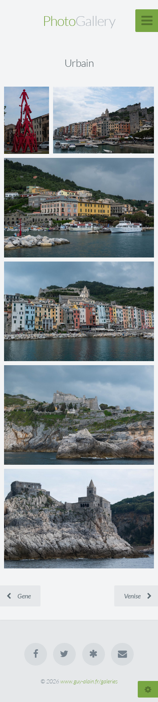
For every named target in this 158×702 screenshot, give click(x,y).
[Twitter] (64, 654)
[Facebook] (35, 654)
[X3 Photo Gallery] (93, 654)
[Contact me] (122, 654)
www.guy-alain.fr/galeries (88, 681)
